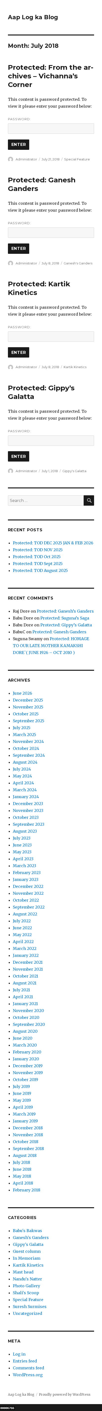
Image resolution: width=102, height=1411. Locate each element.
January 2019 (25, 1120)
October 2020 (26, 1017)
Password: (19, 119)
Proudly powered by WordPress (64, 1395)
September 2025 (28, 720)
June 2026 (22, 693)
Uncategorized (27, 1313)
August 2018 (25, 1155)
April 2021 (23, 996)
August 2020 (25, 1031)
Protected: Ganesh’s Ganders (65, 611)
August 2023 (25, 831)
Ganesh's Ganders (78, 263)
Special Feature (77, 159)
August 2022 (25, 914)
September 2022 (29, 907)
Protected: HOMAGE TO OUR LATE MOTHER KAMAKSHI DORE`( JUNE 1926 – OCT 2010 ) (51, 645)
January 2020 (26, 1058)
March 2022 (24, 948)
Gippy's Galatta (74, 471)
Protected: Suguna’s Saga (64, 618)
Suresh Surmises (30, 1306)
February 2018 (26, 1189)
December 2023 (28, 803)
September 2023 (28, 824)
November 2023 (28, 810)
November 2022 (28, 893)
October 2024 (26, 748)
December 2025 (28, 700)
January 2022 (26, 955)
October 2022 (26, 900)
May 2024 (22, 776)
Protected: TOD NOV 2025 (38, 549)
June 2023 (22, 845)
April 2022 (23, 941)
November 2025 (28, 707)
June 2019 (22, 1093)
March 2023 (24, 865)
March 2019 (24, 1114)
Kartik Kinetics (75, 367)
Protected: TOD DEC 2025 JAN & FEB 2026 (53, 542)
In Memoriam (26, 1258)
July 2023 (21, 838)
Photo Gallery (26, 1285)
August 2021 (24, 983)
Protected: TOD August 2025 (40, 570)
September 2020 (29, 1024)
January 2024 (26, 796)
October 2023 (26, 817)
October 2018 (25, 1141)
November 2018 (28, 1134)
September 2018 (28, 1148)
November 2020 (28, 1010)
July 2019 (21, 1086)
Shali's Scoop (26, 1292)
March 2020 (25, 1045)
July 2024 (22, 769)
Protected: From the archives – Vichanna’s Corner (50, 76)
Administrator (26, 159)
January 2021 (25, 1003)
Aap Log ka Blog (33, 17)
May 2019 (22, 1100)
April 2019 (23, 1107)
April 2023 (23, 858)
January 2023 (25, 879)
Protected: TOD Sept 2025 (38, 563)
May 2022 (22, 934)
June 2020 (22, 1038)
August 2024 (25, 762)
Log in (19, 1354)
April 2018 (23, 1183)
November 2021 (28, 969)
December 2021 (28, 962)
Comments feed (28, 1367)
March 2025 (24, 734)
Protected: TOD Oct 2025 (37, 556)
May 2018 (22, 1176)
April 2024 (23, 782)
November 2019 (28, 1072)
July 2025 (21, 727)
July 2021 (21, 989)
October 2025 (26, 713)
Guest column (27, 1251)
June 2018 (22, 1169)
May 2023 (22, 851)
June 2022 (22, 927)
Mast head (23, 1272)
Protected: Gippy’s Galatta (66, 624)
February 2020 (27, 1052)
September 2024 (29, 755)
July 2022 (22, 920)
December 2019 (28, 1065)
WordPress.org (28, 1374)
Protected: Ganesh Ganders (59, 631)
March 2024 (25, 789)
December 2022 (28, 886)
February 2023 (27, 872)
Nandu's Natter (27, 1278)
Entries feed (25, 1361)
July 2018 (21, 1162)
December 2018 (28, 1127)
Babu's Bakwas (27, 1230)
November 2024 (28, 741)
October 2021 (25, 976)
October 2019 (25, 1079)
